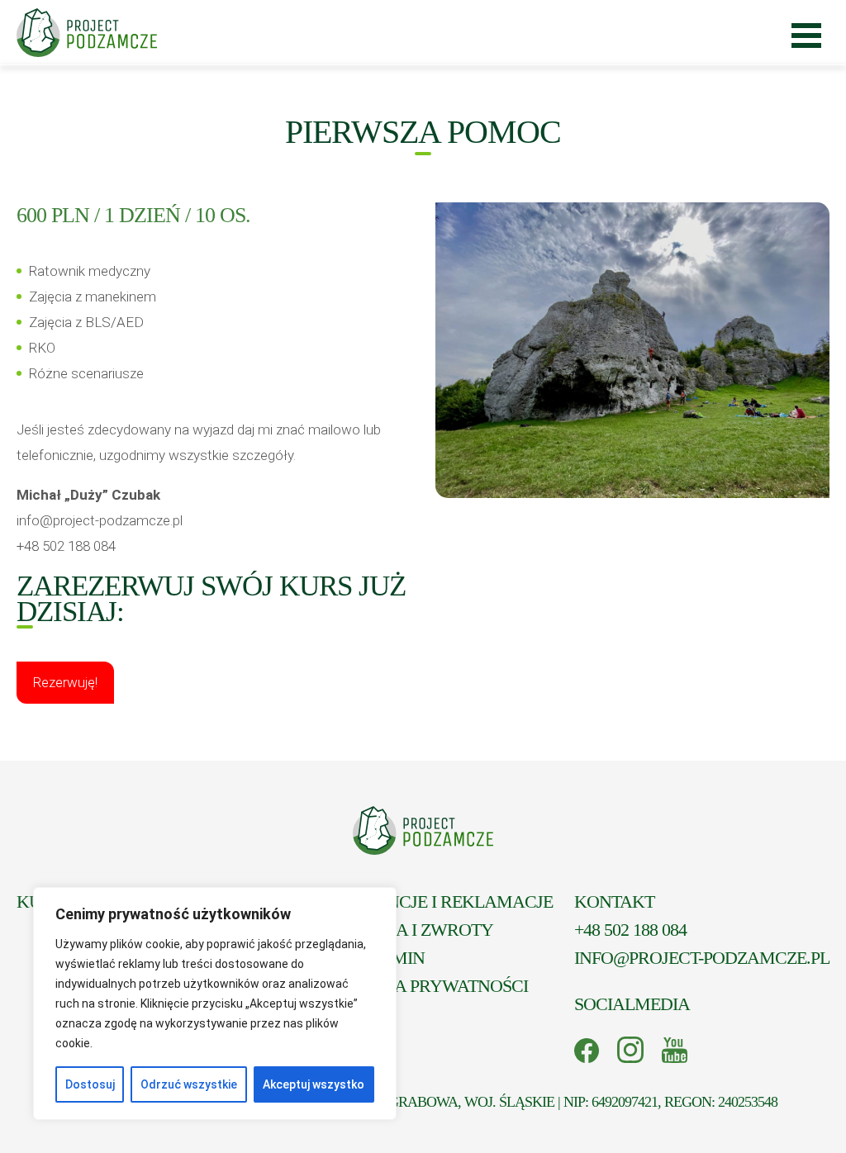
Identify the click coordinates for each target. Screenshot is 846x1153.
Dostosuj (90, 1084)
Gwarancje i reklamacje (438, 901)
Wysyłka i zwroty (408, 929)
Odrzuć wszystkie (188, 1084)
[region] (215, 1003)
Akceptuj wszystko (313, 1084)
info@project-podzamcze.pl (701, 957)
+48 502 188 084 (630, 929)
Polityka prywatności (425, 985)
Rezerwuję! (65, 682)
